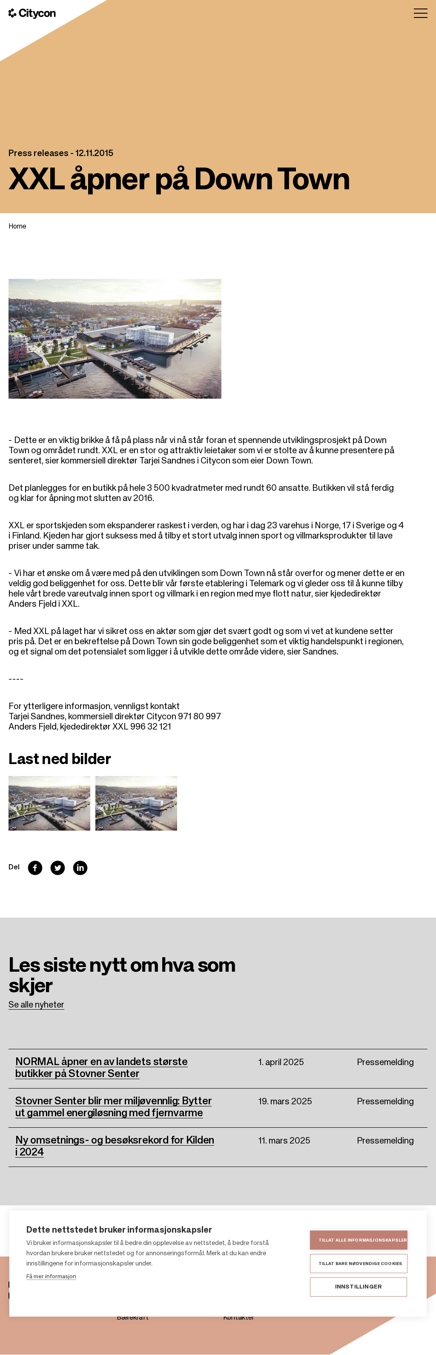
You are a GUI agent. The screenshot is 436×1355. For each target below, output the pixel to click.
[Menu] (420, 13)
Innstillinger (358, 1287)
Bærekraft (133, 1317)
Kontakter (238, 1317)
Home (17, 226)
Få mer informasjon (51, 1277)
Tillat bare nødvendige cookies (360, 1264)
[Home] (32, 14)
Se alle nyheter (36, 1005)
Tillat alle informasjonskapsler (362, 1240)
